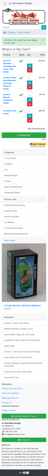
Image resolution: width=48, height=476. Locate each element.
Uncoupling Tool (11, 377)
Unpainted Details (12, 192)
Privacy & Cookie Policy (12, 388)
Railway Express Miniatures (16, 234)
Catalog (11, 32)
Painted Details (10, 175)
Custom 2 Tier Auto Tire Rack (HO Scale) (22, 351)
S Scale (7, 181)
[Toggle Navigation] (5, 3)
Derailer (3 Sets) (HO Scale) (16, 323)
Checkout (24, 135)
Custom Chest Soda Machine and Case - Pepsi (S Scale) (9, 83)
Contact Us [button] (25, 440)
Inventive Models (11, 216)
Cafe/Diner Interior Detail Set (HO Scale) (22, 340)
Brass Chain (9, 346)
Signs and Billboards (13, 187)
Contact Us (7, 402)
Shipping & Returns (10, 398)
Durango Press (10, 211)
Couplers (8, 164)
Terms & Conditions (10, 393)
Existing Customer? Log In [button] (25, 416)
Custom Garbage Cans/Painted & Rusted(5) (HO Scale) (23, 364)
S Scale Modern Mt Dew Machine (22, 305)
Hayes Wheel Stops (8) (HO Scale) (19, 334)
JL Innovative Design (20, 3)
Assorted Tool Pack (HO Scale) (18, 371)
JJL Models (9, 222)
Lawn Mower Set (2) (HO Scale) (18, 357)
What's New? (10, 240)
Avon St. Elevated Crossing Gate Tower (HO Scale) (9, 66)
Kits (6, 169)
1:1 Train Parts (10, 158)
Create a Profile (9, 410)
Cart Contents (24, 32)
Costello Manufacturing (14, 205)
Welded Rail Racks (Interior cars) (18, 329)
